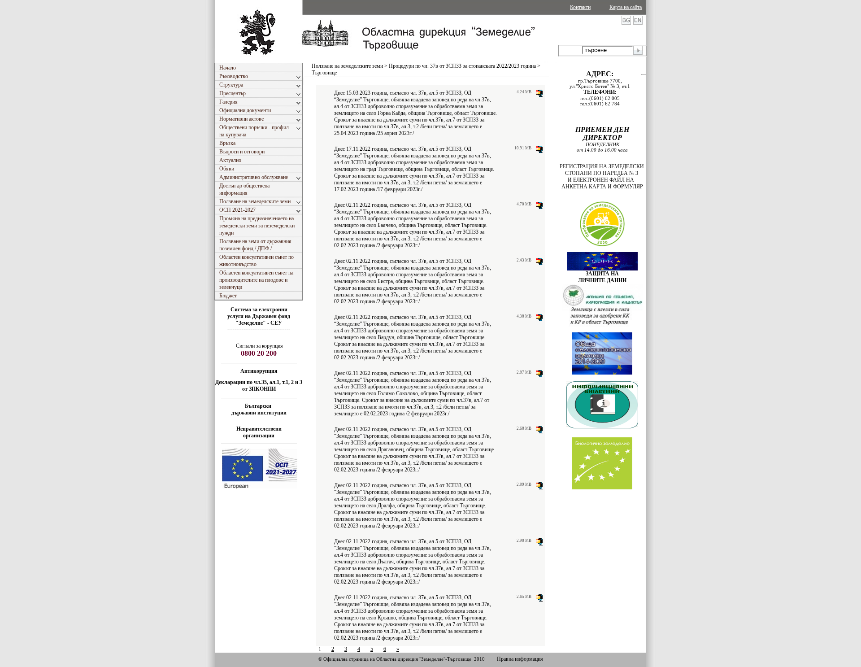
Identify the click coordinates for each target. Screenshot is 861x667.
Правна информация (520, 659)
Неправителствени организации (259, 432)
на (248, 316)
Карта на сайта (625, 7)
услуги (236, 316)
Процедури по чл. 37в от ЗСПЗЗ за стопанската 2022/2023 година (462, 66)
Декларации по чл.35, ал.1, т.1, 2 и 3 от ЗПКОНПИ (258, 385)
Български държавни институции (259, 409)
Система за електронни (258, 309)
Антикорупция (259, 371)
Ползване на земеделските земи (347, 66)
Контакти (580, 7)
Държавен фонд (271, 316)
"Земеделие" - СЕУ (258, 323)
